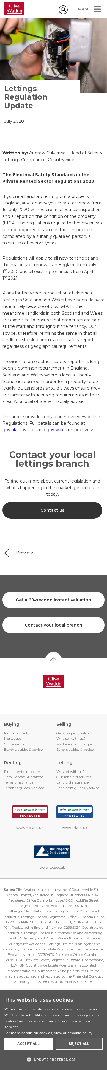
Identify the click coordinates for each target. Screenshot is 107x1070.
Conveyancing (16, 744)
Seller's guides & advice (75, 750)
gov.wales (56, 429)
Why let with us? (70, 772)
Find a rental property (22, 772)
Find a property (16, 733)
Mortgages (12, 738)
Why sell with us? (71, 738)
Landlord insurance (72, 782)
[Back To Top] (53, 660)
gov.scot (27, 429)
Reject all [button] (79, 1043)
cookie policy (81, 1032)
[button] (53, 1059)
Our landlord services (73, 777)
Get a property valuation (76, 733)
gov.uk (9, 429)
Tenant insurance (18, 782)
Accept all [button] (28, 1043)
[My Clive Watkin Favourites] (63, 12)
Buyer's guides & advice (23, 750)
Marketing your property (76, 744)
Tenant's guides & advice (24, 788)
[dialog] (53, 1030)
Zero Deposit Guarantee (23, 777)
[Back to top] (54, 682)
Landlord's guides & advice (77, 788)
